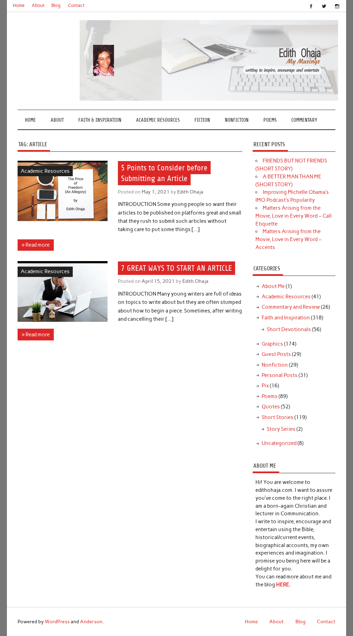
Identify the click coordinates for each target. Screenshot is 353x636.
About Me (273, 286)
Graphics (272, 344)
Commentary (304, 120)
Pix (265, 385)
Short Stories (277, 417)
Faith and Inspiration (286, 318)
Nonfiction (237, 120)
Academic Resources (158, 120)
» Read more (36, 245)
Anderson (91, 621)
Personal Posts (279, 375)
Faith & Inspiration (99, 120)
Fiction (202, 120)
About (38, 5)
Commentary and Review (291, 307)
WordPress (57, 621)
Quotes (271, 407)
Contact (76, 5)
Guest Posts (276, 354)
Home (18, 5)
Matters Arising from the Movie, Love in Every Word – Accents (288, 239)
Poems (270, 120)
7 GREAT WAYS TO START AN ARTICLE (176, 268)
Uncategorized (279, 443)
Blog (56, 5)
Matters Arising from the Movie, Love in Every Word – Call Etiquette (293, 216)
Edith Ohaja (190, 192)
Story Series (281, 429)
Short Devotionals (289, 329)
